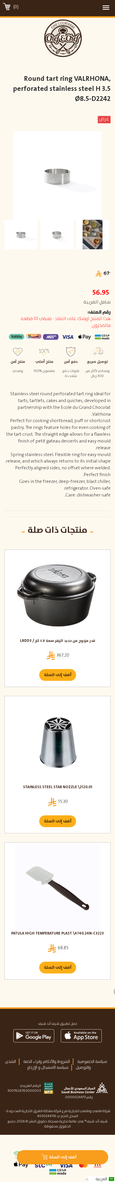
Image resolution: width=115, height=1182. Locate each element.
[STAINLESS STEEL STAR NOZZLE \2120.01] (57, 742)
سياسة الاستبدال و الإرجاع (47, 1067)
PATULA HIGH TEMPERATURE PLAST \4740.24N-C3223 (57, 934)
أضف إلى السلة (57, 675)
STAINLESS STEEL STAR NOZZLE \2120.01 (57, 787)
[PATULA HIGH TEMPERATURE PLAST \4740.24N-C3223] (57, 888)
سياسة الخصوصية (92, 1061)
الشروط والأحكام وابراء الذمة (46, 1061)
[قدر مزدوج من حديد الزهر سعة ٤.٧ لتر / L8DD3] (57, 595)
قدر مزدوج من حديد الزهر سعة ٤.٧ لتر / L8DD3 (57, 641)
